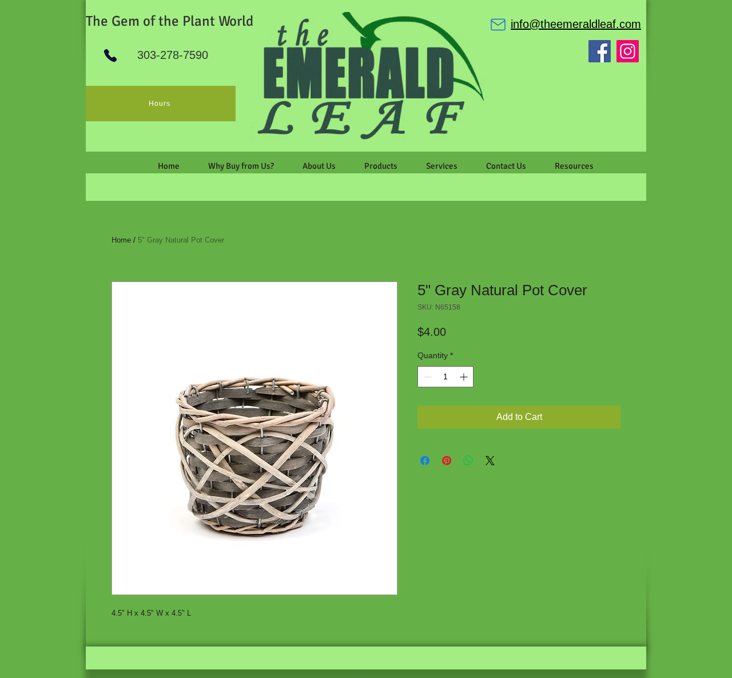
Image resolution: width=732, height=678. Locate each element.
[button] (319, 165)
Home (121, 240)
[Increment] (465, 377)
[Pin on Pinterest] (446, 460)
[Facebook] (599, 51)
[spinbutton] (445, 377)
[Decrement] (426, 377)
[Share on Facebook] (425, 460)
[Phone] (110, 55)
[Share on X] (490, 460)
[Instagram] (627, 51)
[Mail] (498, 24)
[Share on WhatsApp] (468, 460)
